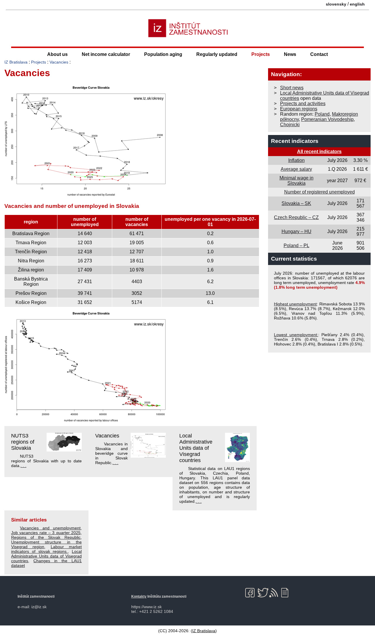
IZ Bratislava (16, 62)
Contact (319, 54)
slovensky (336, 4)
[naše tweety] (263, 592)
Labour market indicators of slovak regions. (46, 549)
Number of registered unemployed (319, 191)
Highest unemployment (295, 304)
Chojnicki (290, 124)
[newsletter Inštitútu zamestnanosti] (287, 592)
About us (57, 54)
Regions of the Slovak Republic (46, 537)
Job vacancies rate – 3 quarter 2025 (46, 532)
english (357, 4)
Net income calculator (106, 54)
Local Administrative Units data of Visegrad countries (195, 448)
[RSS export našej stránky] (275, 592)
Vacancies (59, 62)
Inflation (296, 160)
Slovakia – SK (296, 203)
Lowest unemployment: (296, 334)
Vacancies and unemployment (50, 528)
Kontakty (138, 596)
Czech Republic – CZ (296, 217)
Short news (292, 87)
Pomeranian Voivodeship (327, 119)
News (290, 54)
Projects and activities (302, 103)
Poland (322, 114)
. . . (23, 465)
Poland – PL (296, 245)
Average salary (296, 169)
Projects (260, 54)
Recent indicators (294, 141)
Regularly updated (216, 54)
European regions (298, 108)
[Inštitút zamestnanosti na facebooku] (251, 592)
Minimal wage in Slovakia (296, 180)
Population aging (163, 54)
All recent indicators (319, 151)
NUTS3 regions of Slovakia (22, 442)
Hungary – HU (296, 231)
